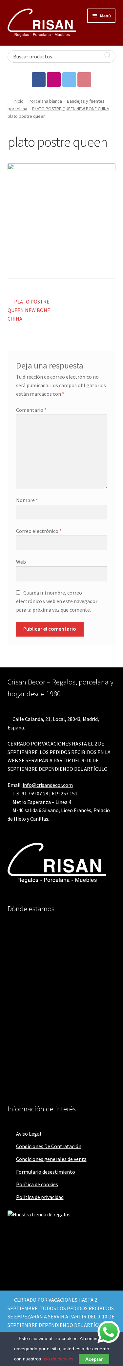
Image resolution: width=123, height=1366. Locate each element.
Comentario (31, 410)
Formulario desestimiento (45, 1171)
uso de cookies (57, 1358)
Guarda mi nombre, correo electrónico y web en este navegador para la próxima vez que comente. (56, 601)
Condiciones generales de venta (51, 1159)
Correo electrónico (39, 531)
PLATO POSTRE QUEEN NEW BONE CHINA (70, 109)
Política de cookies (37, 1184)
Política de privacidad (40, 1197)
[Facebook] (39, 79)
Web (21, 561)
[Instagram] (54, 79)
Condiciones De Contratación (48, 1146)
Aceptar (94, 1359)
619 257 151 (64, 793)
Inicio (18, 101)
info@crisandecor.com (48, 785)
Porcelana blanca (45, 101)
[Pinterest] (84, 79)
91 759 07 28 (35, 793)
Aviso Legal (28, 1133)
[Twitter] (69, 79)
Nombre (27, 500)
